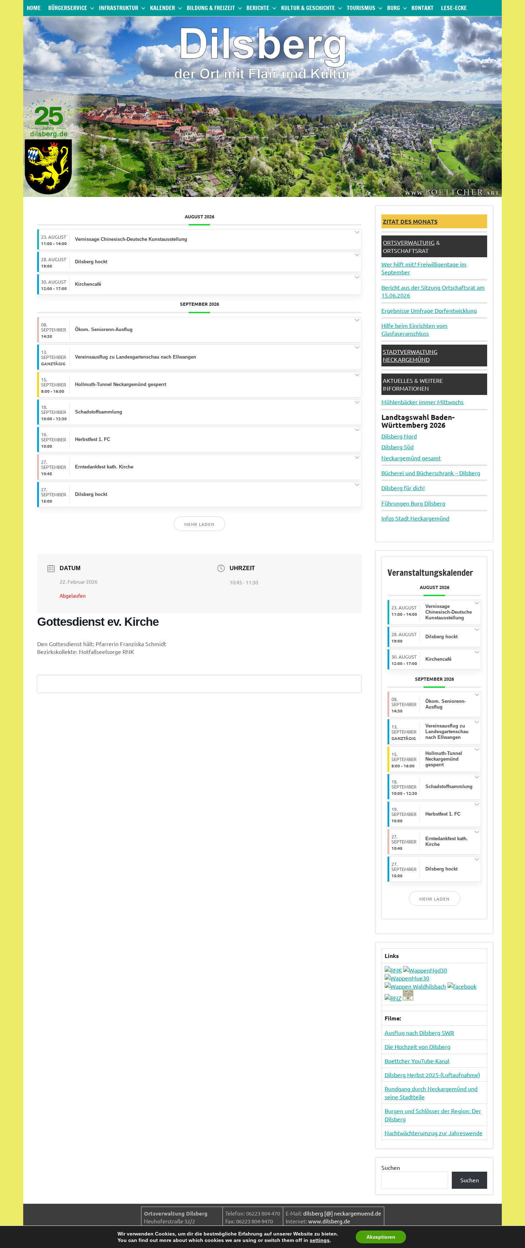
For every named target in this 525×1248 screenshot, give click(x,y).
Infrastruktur (118, 8)
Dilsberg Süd (397, 446)
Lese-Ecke (454, 8)
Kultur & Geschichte (308, 8)
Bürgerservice (67, 8)
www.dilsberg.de (329, 1221)
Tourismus (361, 8)
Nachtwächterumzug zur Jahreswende (433, 1132)
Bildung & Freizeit (211, 8)
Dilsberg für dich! (403, 487)
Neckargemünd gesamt (411, 457)
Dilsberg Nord (399, 436)
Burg (393, 8)
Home (34, 8)
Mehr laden (199, 524)
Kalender (162, 8)
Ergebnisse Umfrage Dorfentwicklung (429, 310)
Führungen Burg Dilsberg (413, 503)
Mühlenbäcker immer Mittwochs (422, 401)
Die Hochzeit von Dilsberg (417, 1046)
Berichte (257, 8)
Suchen (390, 1167)
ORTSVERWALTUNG (409, 242)
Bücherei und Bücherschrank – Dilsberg (430, 472)
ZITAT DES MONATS (410, 221)
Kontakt (422, 8)
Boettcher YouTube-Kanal (417, 1060)
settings (320, 1240)
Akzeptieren (380, 1237)
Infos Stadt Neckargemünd (415, 518)
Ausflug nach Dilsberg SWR (419, 1032)
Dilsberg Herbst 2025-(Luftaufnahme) (432, 1074)
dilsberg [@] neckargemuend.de (342, 1213)
